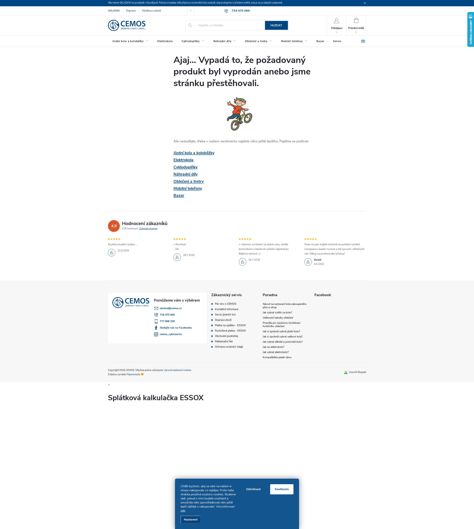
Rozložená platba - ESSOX (230, 330)
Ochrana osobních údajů (229, 346)
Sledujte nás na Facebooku (176, 327)
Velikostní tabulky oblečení (278, 317)
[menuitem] (130, 41)
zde (183, 511)
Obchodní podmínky (226, 336)
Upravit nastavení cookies (177, 370)
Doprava (131, 10)
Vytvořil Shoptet (357, 372)
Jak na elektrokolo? (273, 347)
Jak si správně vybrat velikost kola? (283, 336)
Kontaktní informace (226, 309)
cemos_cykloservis (171, 334)
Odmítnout (253, 489)
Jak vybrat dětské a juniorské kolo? (282, 342)
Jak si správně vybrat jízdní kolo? (281, 331)
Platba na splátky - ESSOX (230, 325)
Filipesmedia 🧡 (135, 374)
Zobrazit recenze (148, 228)
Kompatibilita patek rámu (277, 357)
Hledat (276, 25)
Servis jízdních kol (225, 314)
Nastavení (191, 520)
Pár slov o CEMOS (225, 303)
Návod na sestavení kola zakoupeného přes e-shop (285, 305)
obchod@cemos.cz (171, 308)
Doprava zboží (223, 320)
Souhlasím (282, 489)
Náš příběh (114, 10)
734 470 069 (167, 315)
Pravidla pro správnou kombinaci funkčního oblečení (281, 324)
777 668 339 (167, 321)
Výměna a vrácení (151, 10)
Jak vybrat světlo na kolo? (277, 312)
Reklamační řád (224, 341)
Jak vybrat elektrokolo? (276, 352)
